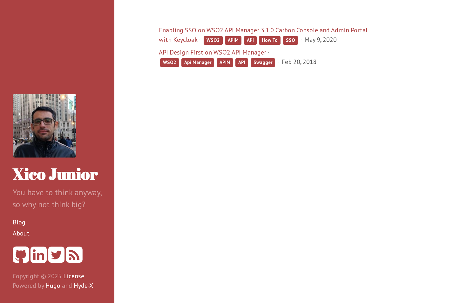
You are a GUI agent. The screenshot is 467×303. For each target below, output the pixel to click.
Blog (19, 222)
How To (270, 40)
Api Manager (197, 62)
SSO (290, 40)
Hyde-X (83, 285)
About (21, 233)
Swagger (263, 62)
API (250, 40)
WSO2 (213, 40)
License (73, 276)
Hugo (52, 285)
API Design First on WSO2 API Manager (212, 52)
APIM (233, 40)
